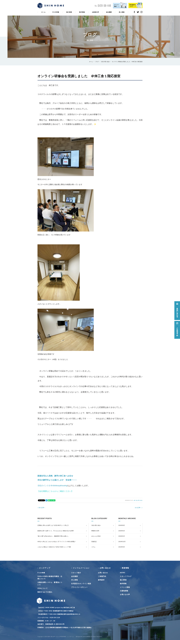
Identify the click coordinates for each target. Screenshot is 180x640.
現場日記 (94, 541)
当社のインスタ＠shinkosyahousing (52, 486)
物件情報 (123, 583)
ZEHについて (43, 588)
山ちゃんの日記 (96, 536)
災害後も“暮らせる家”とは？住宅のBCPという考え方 (53, 525)
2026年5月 (121, 536)
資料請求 (101, 580)
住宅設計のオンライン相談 (81, 583)
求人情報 (74, 580)
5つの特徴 (41, 572)
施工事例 (123, 580)
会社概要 (74, 576)
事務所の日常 (95, 531)
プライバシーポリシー (79, 587)
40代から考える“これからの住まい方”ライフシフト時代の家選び (56, 541)
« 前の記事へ (41, 507)
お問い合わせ (103, 572)
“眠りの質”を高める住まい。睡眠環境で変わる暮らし (53, 536)
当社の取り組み (138, 500)
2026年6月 (121, 531)
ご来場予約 (102, 576)
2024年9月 (121, 547)
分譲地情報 (124, 591)
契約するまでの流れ (45, 592)
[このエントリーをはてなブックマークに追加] (46, 500)
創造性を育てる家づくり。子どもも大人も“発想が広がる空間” (56, 531)
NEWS (122, 572)
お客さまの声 (125, 594)
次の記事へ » (138, 507)
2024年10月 (122, 541)
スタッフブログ (126, 576)
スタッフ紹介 (76, 572)
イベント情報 (125, 587)
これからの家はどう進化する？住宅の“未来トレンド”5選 (54, 547)
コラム (93, 547)
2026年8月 (121, 525)
